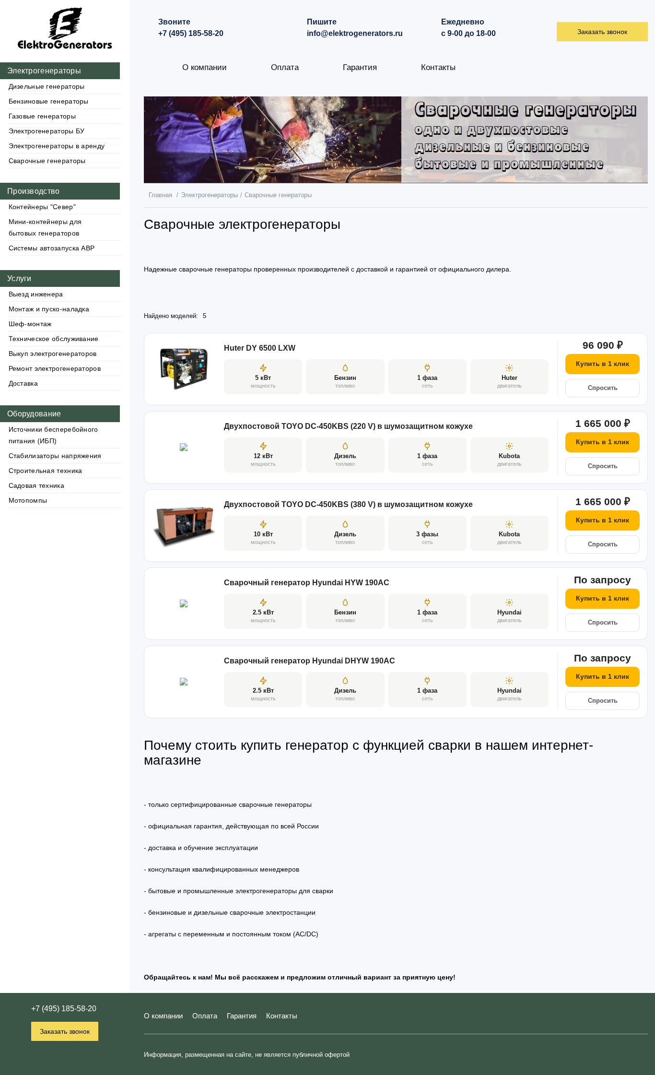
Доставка (23, 383)
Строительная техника (45, 470)
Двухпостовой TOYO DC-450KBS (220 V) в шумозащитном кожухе (348, 426)
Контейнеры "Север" (42, 207)
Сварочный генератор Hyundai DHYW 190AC (309, 661)
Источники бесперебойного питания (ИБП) (53, 435)
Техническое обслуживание (54, 339)
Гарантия (360, 67)
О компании (204, 67)
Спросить (603, 387)
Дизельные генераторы (47, 86)
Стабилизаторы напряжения (55, 456)
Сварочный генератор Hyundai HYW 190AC (306, 583)
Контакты (438, 67)
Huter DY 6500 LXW (259, 348)
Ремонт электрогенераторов (55, 368)
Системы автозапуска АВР (52, 248)
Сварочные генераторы (47, 161)
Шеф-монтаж (30, 324)
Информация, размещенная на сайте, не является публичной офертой (247, 1054)
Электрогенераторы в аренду (57, 146)
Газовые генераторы (42, 116)
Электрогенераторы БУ (47, 131)
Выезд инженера (36, 294)
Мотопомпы (28, 500)
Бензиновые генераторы (49, 101)
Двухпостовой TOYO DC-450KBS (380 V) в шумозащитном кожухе (348, 504)
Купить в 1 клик (602, 363)
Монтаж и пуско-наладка (49, 309)
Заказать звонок (65, 1031)
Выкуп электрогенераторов (53, 353)
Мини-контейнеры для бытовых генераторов (45, 227)
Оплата (285, 67)
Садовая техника (37, 485)
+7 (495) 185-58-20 (63, 1008)
